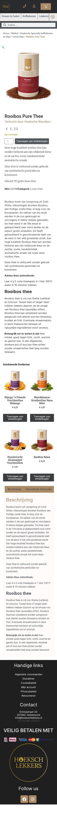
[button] (3, 47)
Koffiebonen (29, 16)
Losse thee (18, 36)
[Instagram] (32, 799)
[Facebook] (24, 799)
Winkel (14, 33)
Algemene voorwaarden (28, 674)
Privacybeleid (28, 691)
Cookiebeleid (28, 682)
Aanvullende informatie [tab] (39, 489)
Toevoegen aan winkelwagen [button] (15, 417)
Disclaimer (28, 678)
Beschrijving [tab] (14, 489)
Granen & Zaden (10, 16)
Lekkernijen (45, 16)
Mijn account (28, 687)
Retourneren (29, 695)
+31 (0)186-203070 (28, 720)
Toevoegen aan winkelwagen (31, 141)
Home (6, 33)
